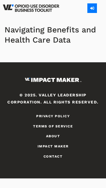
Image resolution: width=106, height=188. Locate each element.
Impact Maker (53, 146)
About (53, 136)
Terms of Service (53, 126)
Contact (53, 156)
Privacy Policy (53, 116)
